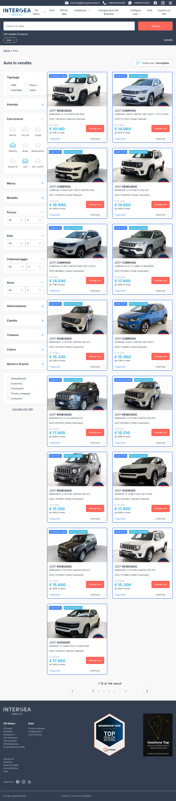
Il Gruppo (7, 728)
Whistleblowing (10, 744)
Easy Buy (7, 762)
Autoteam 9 (9, 734)
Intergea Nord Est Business (109, 12)
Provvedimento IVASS (14, 747)
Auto (51, 10)
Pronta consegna (36, 728)
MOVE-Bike (64, 12)
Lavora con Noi (164, 12)
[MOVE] (17, 13)
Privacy (66, 796)
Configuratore (35, 731)
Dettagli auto (95, 128)
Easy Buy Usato (11, 765)
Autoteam (8, 731)
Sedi (149, 10)
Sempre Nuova (10, 768)
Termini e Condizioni (81, 796)
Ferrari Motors (10, 737)
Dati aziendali (10, 740)
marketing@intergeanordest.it (84, 3)
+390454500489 (116, 3)
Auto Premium (35, 734)
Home (6, 50)
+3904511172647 (141, 3)
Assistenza (8, 759)
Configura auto (135, 12)
